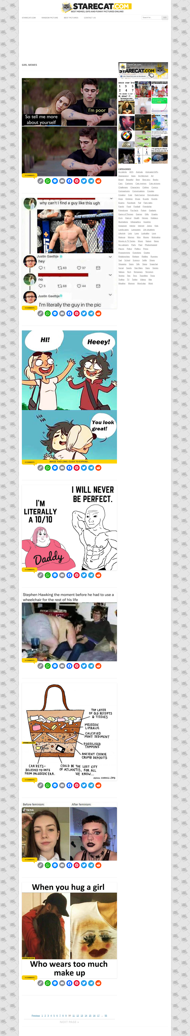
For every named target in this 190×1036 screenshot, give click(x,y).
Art (152, 176)
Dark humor (140, 195)
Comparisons (124, 191)
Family (121, 207)
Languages (136, 230)
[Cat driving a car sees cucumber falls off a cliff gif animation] (126, 155)
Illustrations (123, 222)
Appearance (123, 176)
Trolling (121, 280)
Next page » (69, 1022)
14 (86, 1016)
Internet (141, 226)
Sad (120, 260)
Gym (120, 218)
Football (137, 207)
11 (74, 1016)
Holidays (154, 218)
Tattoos (121, 272)
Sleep (144, 264)
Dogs (120, 199)
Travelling (144, 276)
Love (154, 233)
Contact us (90, 18)
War (150, 280)
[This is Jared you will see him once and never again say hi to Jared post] (159, 139)
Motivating (156, 237)
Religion (135, 257)
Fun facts (134, 210)
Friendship (147, 207)
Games (139, 214)
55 (106, 1016)
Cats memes (140, 184)
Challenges (123, 187)
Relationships (124, 257)
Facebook (131, 203)
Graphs (154, 214)
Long (137, 233)
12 (78, 1016)
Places (121, 249)
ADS (131, 172)
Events (154, 199)
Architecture (143, 176)
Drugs (137, 199)
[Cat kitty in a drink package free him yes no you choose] (143, 89)
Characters (135, 187)
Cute (130, 195)
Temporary (138, 272)
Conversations (138, 191)
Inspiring (147, 222)
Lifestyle (121, 233)
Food (129, 207)
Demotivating (152, 195)
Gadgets (152, 210)
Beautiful (129, 180)
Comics (154, 187)
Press (145, 249)
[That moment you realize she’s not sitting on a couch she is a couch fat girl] (126, 106)
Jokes (149, 226)
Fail (139, 203)
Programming (124, 253)
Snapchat (154, 264)
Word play (141, 283)
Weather (122, 283)
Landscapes (123, 230)
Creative (122, 195)
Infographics (136, 222)
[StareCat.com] (95, 7)
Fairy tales (148, 203)
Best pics (146, 180)
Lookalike (145, 233)
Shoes (152, 260)
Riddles (145, 257)
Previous (36, 1016)
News (156, 241)
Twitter (135, 280)
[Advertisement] (95, 41)
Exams (121, 203)
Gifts (147, 214)
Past (140, 245)
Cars (120, 184)
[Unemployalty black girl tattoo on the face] (126, 122)
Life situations (149, 230)
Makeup (121, 237)
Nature (148, 241)
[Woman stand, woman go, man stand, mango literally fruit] (143, 155)
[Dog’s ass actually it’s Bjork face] (143, 106)
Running (154, 257)
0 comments (29, 175)
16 (94, 1016)
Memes (131, 237)
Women (131, 283)
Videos (143, 280)
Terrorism (149, 272)
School (127, 260)
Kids (156, 226)
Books (155, 180)
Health (136, 218)
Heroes (145, 218)
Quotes (147, 253)
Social (121, 268)
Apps (133, 176)
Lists (130, 233)
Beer (138, 180)
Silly (138, 264)
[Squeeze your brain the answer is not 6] (126, 89)
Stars (147, 268)
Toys (135, 276)
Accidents (122, 172)
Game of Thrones (125, 214)
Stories (155, 268)
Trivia (152, 276)
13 (82, 1016)
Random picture (50, 18)
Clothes (145, 187)
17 (98, 1016)
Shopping (122, 264)
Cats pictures (154, 184)
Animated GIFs (151, 172)
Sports (129, 268)
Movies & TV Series (126, 241)
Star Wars (138, 268)
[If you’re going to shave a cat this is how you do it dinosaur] (159, 155)
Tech (129, 272)
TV (128, 280)
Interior (132, 226)
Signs (131, 264)
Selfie (144, 260)
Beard (120, 180)
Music (140, 241)
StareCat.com (29, 18)
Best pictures (71, 18)
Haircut (128, 218)
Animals (139, 172)
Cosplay (150, 191)
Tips (128, 276)
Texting (121, 276)
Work (150, 283)
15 (90, 1016)
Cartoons (129, 184)
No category (123, 245)
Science (136, 260)
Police (129, 249)
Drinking (129, 199)
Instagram (122, 226)
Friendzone (123, 210)
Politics (138, 249)
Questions (136, 253)
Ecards (146, 199)
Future (143, 210)
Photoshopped (151, 245)
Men (139, 237)
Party (133, 245)
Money (146, 237)
